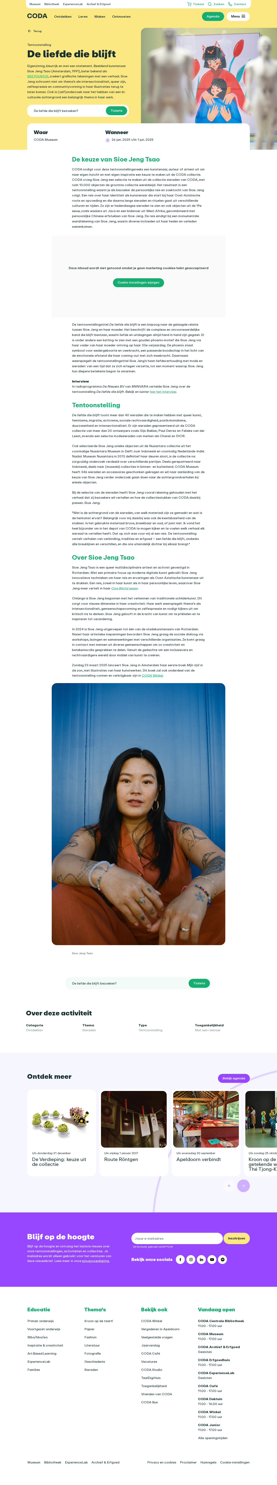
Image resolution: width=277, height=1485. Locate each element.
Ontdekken (34, 1030)
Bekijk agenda (234, 1078)
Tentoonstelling (150, 1030)
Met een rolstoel (207, 1030)
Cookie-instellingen (235, 1462)
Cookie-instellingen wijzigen (138, 282)
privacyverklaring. (96, 1261)
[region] (138, 1129)
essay (124, 588)
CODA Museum (46, 140)
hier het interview (163, 392)
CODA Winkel (152, 675)
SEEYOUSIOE (37, 76)
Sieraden (89, 1030)
